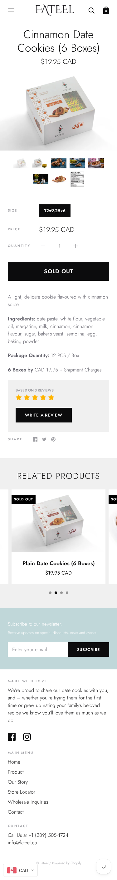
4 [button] (67, 592)
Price (14, 229)
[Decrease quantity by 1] (43, 245)
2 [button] (56, 592)
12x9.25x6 (55, 210)
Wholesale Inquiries (28, 802)
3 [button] (61, 592)
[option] (58, 111)
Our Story (18, 781)
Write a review (43, 415)
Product (16, 771)
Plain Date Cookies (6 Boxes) (58, 563)
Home (14, 761)
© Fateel (42, 863)
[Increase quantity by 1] (75, 245)
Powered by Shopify (66, 863)
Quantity (19, 245)
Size (12, 210)
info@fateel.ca (22, 842)
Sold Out (58, 271)
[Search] (91, 9)
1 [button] (50, 592)
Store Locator (21, 792)
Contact (16, 812)
